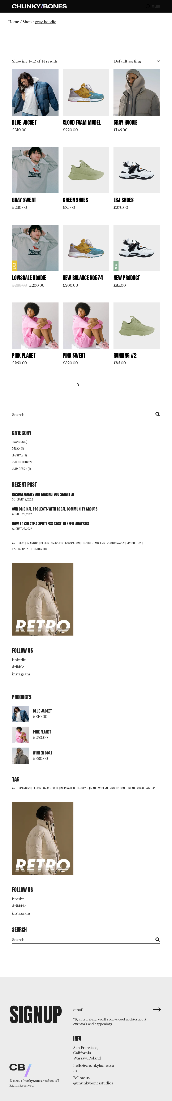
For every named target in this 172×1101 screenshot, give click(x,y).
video (140, 788)
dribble (18, 667)
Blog (22, 543)
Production (19, 462)
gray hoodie (51, 788)
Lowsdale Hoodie (29, 278)
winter (150, 788)
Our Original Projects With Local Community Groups (54, 509)
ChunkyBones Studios (37, 1081)
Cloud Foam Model (82, 122)
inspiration (67, 788)
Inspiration (72, 543)
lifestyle (87, 543)
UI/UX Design (19, 468)
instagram (21, 674)
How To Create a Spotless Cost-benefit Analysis (50, 523)
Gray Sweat (24, 200)
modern (103, 788)
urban (131, 788)
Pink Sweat (74, 355)
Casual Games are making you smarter (43, 494)
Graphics (57, 543)
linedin (18, 899)
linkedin (19, 660)
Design (16, 448)
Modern (100, 543)
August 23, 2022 (22, 514)
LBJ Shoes (123, 200)
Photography (116, 543)
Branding (18, 442)
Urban (38, 549)
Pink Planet (23, 355)
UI (31, 549)
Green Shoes (75, 200)
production (117, 788)
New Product (126, 278)
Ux (45, 549)
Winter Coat (42, 753)
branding (25, 788)
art (14, 788)
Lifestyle (17, 455)
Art (14, 543)
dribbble (19, 906)
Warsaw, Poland (87, 1058)
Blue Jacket (24, 122)
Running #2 (124, 355)
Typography (20, 549)
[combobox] (137, 61)
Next (145, 384)
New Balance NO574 (83, 278)
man (93, 788)
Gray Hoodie (125, 122)
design (44, 543)
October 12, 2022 (22, 499)
